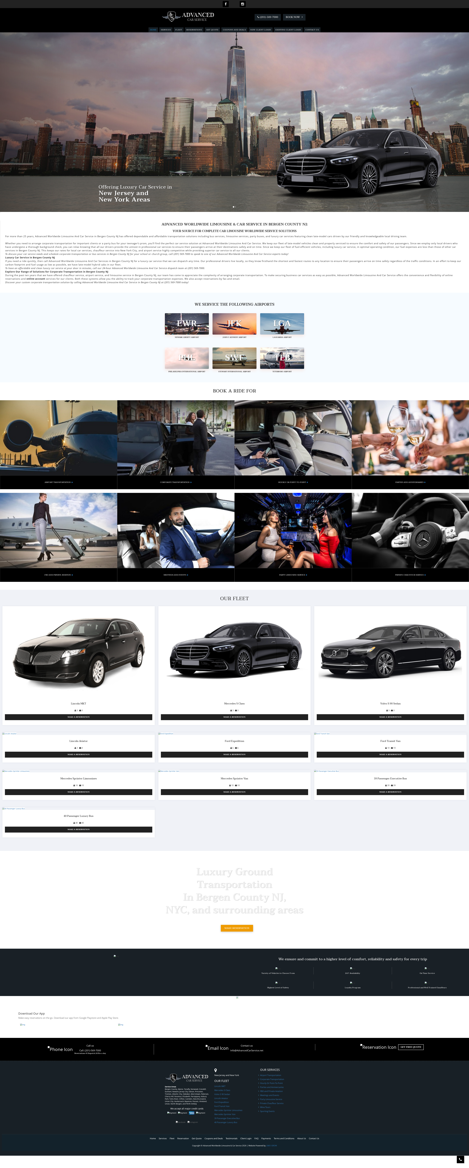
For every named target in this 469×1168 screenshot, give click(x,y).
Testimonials (231, 1138)
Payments (266, 1138)
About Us (301, 1138)
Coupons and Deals (234, 29)
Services (166, 29)
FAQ (256, 1138)
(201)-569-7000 (268, 17)
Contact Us (312, 29)
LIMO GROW (271, 1145)
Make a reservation (79, 717)
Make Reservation (236, 928)
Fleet (178, 29)
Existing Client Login (288, 29)
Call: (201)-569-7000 (90, 1050)
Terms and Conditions (284, 1138)
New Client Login (260, 29)
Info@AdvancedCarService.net (246, 1050)
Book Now (293, 17)
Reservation (183, 1138)
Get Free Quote (411, 1047)
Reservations (194, 29)
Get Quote (212, 29)
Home (153, 29)
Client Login (245, 1138)
